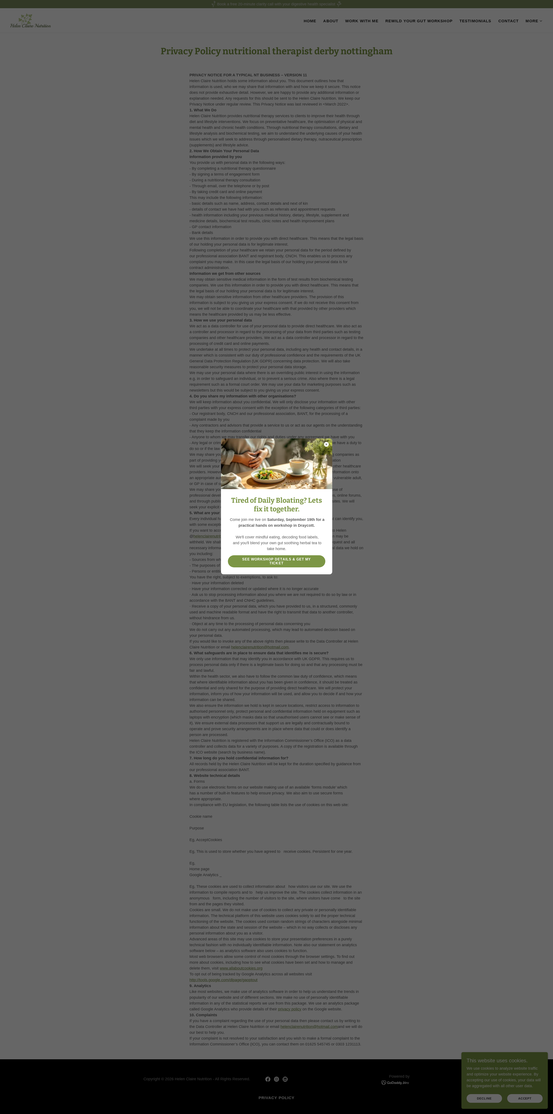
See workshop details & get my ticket (276, 561)
